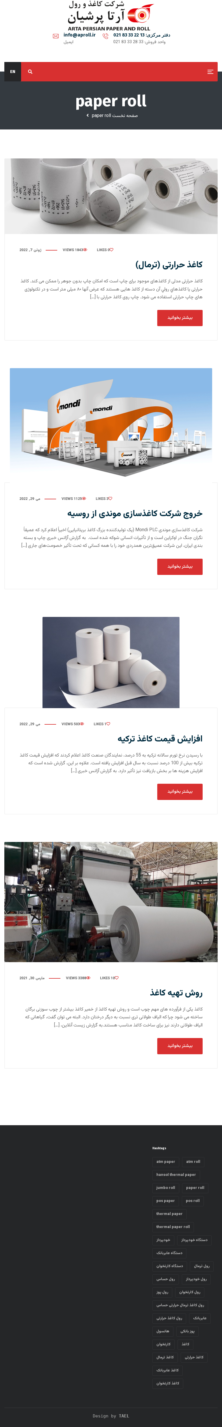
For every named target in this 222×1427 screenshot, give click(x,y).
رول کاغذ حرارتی (169, 1318)
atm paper (165, 1162)
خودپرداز (163, 1240)
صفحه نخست (125, 116)
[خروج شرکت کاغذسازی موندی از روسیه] (111, 425)
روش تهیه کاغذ (176, 993)
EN (12, 71)
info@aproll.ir (80, 35)
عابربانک (200, 1318)
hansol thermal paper (176, 1175)
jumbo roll (165, 1188)
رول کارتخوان (189, 1292)
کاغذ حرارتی (194, 1357)
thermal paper (169, 1214)
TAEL (124, 1416)
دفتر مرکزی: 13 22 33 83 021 (141, 35)
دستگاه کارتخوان (169, 1266)
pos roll (193, 1201)
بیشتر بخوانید (180, 317)
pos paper (165, 1201)
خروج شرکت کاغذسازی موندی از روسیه (135, 514)
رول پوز (162, 1292)
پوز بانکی (187, 1331)
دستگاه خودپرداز (194, 1240)
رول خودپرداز (196, 1279)
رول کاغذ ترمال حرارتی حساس (180, 1305)
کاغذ (185, 1344)
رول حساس (165, 1279)
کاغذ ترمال (165, 1357)
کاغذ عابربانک (167, 1370)
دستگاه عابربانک (169, 1253)
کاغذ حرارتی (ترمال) (169, 265)
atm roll (193, 1162)
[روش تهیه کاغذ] (111, 902)
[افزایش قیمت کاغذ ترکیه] (111, 662)
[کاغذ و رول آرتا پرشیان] (111, 15)
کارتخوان (163, 1344)
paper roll (195, 1188)
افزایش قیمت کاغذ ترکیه (160, 739)
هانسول (162, 1331)
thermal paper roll (173, 1227)
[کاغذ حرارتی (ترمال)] (111, 196)
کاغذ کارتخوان (167, 1383)
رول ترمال (202, 1266)
